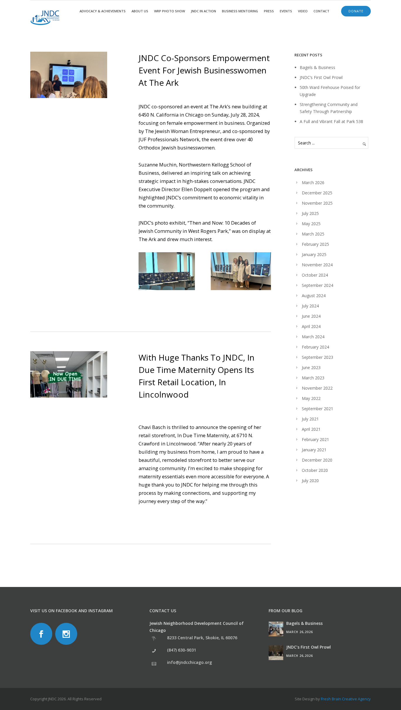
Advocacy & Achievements (103, 11)
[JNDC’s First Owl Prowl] (276, 652)
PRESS (269, 11)
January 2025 (314, 254)
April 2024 (311, 326)
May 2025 (311, 223)
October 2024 (315, 275)
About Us (140, 11)
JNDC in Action (203, 11)
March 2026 (313, 182)
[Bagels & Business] (276, 629)
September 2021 (317, 408)
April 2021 (311, 429)
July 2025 (310, 213)
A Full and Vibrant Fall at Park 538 (331, 121)
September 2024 (317, 285)
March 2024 (313, 336)
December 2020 (317, 460)
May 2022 (311, 398)
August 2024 (314, 295)
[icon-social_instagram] (67, 634)
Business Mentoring (240, 11)
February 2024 (315, 347)
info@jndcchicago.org (189, 662)
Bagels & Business (317, 67)
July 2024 (310, 306)
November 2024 (317, 264)
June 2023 (311, 367)
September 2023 (317, 357)
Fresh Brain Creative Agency (346, 698)
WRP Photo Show (169, 11)
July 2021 (310, 419)
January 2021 (314, 449)
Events (286, 11)
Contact (321, 11)
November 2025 (317, 203)
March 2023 (313, 378)
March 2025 (313, 234)
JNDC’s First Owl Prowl (321, 77)
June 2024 (311, 316)
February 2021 (315, 439)
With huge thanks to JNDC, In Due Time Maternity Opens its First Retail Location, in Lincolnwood (197, 376)
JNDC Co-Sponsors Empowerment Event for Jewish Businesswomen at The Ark (204, 70)
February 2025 (315, 244)
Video (303, 11)
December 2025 (317, 193)
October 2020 (315, 470)
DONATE (355, 11)
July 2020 (310, 480)
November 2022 (317, 388)
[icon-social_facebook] (42, 634)
